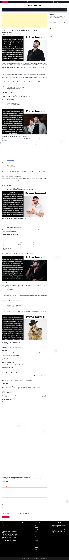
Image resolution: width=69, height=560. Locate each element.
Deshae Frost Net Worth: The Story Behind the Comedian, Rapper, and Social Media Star (32, 2)
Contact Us (34, 9)
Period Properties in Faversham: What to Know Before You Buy (55, 2)
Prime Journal (34, 5)
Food (36, 536)
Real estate (37, 547)
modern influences (18, 227)
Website (3, 509)
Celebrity (17, 9)
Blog (36, 525)
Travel (36, 553)
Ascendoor (38, 558)
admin (11, 34)
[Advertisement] (24, 20)
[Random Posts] (65, 10)
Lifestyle (36, 545)
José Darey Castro (8, 392)
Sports (36, 549)
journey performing (16, 95)
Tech (25, 9)
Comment (4, 486)
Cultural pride (9, 290)
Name (3, 500)
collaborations (12, 306)
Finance (36, 534)
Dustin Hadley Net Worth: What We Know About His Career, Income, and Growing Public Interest (9, 531)
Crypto (36, 531)
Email (3, 504)
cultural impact (39, 67)
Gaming (36, 538)
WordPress (45, 558)
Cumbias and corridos (10, 160)
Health (36, 542)
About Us (29, 9)
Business (9, 9)
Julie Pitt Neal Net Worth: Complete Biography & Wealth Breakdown (16, 477)
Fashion (21, 9)
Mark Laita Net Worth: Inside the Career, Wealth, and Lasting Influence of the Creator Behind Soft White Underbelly (9, 527)
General (5, 9)
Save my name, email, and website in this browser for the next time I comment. (18, 513)
